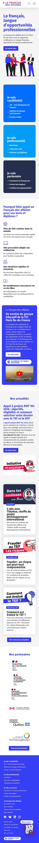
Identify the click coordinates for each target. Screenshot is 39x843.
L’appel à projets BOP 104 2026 (15, 423)
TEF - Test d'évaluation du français (14, 764)
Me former (14, 145)
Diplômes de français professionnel (15, 767)
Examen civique (15, 117)
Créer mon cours (16, 149)
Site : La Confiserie (8, 833)
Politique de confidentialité (11, 824)
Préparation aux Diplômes (12, 783)
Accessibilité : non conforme (11, 827)
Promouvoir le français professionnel (15, 790)
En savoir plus (10, 48)
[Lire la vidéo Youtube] (19, 373)
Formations (7, 777)
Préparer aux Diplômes (18, 153)
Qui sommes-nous (9, 804)
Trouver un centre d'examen (12, 770)
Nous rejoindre (8, 812)
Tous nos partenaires (19, 748)
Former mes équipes (17, 184)
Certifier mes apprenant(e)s (20, 188)
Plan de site (7, 830)
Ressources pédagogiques (12, 780)
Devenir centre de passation (12, 809)
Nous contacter (8, 807)
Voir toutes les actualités (19, 640)
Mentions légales (8, 821)
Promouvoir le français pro (20, 181)
